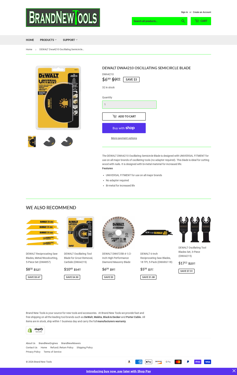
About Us (30, 343)
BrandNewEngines (48, 343)
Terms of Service (52, 351)
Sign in (184, 12)
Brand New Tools (43, 361)
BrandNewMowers (71, 343)
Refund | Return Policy (61, 347)
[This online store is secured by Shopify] (35, 333)
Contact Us (31, 347)
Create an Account (202, 12)
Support (69, 39)
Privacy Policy (33, 351)
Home (30, 39)
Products (47, 39)
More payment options (124, 138)
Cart (203, 20)
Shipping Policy (85, 347)
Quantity (107, 97)
